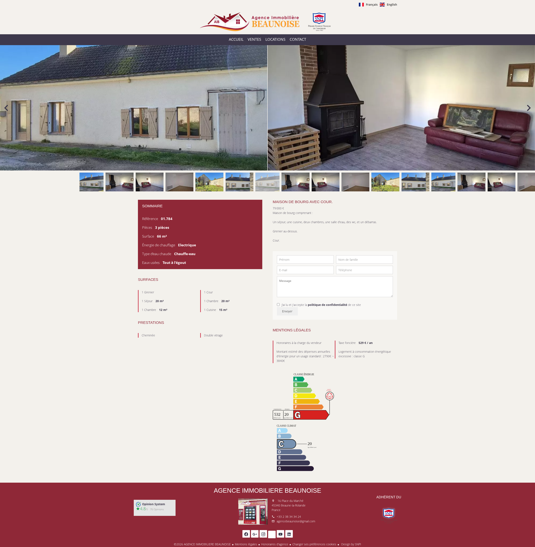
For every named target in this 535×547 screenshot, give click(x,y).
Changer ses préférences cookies (314, 544)
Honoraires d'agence (274, 544)
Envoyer (287, 311)
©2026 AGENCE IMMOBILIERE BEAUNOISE (202, 544)
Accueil (267, 21)
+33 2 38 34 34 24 (289, 517)
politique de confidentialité (327, 305)
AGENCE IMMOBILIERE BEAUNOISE (267, 490)
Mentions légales (246, 544)
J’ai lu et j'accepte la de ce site (321, 305)
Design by (350, 544)
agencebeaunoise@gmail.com (296, 521)
